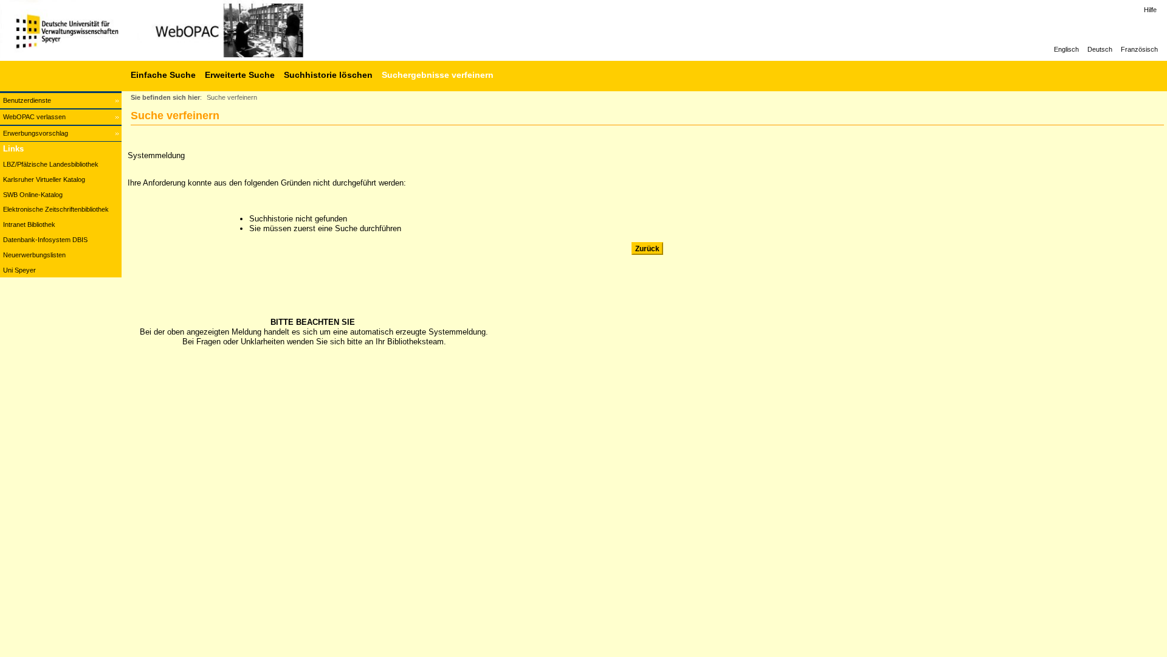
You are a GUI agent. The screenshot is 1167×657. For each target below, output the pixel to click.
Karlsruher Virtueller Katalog (44, 179)
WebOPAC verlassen (34, 116)
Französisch (1139, 49)
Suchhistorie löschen (328, 75)
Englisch (1066, 49)
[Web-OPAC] (182, 30)
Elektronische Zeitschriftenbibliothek (56, 209)
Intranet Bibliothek (29, 224)
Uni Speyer (19, 270)
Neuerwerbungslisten (34, 255)
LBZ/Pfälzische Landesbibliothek (50, 164)
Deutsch (1099, 49)
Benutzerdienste (27, 100)
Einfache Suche (163, 75)
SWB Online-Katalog (33, 194)
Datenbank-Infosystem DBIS (45, 239)
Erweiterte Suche (240, 75)
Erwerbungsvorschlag (35, 133)
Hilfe (1150, 9)
